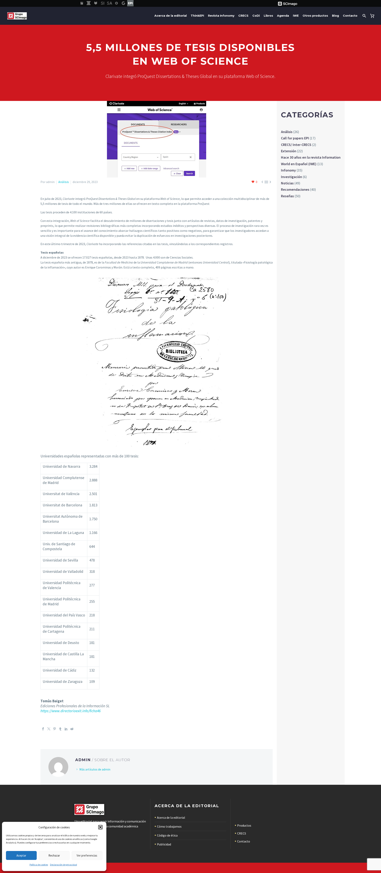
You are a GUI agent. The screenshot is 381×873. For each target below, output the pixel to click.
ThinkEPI (197, 15)
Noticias (287, 183)
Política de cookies (39, 864)
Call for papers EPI (295, 138)
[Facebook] (43, 728)
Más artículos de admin (94, 769)
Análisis (63, 182)
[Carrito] (373, 15)
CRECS (243, 15)
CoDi (256, 15)
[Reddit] (71, 728)
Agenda (283, 15)
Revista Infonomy (221, 15)
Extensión (288, 151)
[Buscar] (364, 15)
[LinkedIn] (66, 728)
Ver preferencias (87, 855)
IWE (296, 15)
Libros (268, 15)
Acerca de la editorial (170, 15)
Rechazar (54, 855)
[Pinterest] (54, 728)
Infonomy (288, 170)
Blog (335, 15)
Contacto (350, 15)
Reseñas (287, 196)
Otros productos (315, 15)
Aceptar (21, 855)
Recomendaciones (295, 189)
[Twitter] (48, 728)
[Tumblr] (60, 728)
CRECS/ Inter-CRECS (296, 144)
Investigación (291, 176)
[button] (100, 827)
